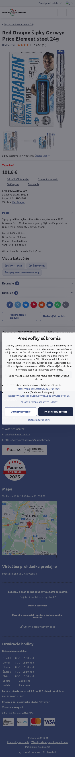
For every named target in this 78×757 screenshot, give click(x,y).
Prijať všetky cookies (55, 411)
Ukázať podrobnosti (39, 419)
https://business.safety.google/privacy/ (39, 388)
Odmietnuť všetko (21, 411)
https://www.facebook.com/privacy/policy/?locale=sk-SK (39, 395)
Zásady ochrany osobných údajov (39, 402)
